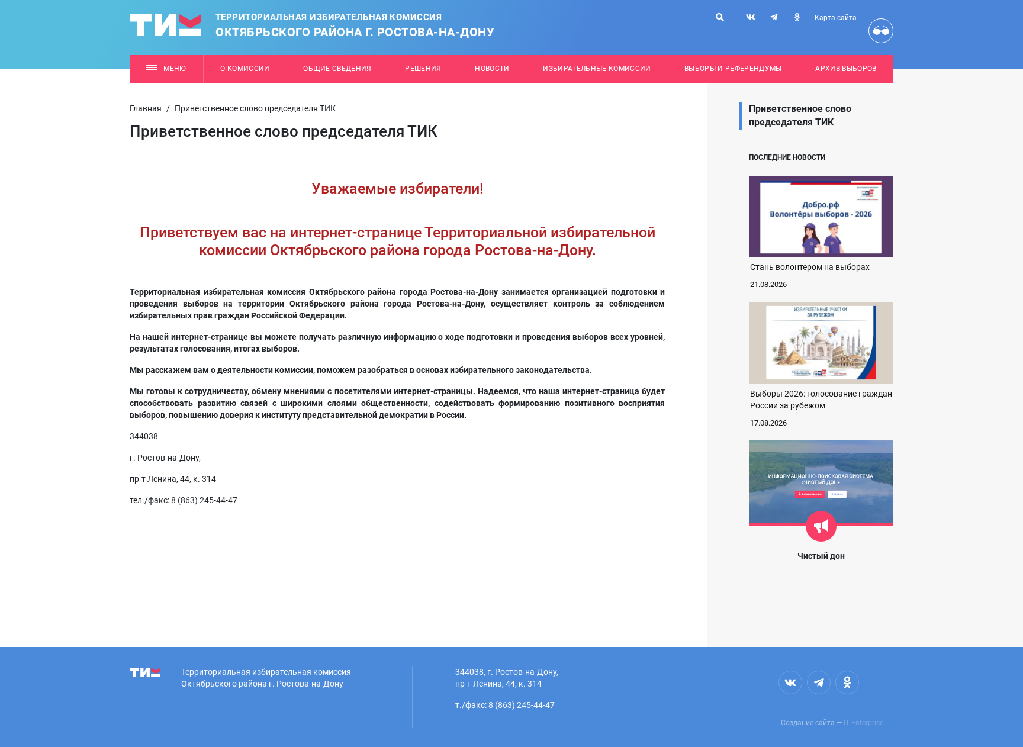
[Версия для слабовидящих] (880, 30)
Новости (492, 69)
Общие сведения (337, 69)
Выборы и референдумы (733, 69)
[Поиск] (720, 17)
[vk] (750, 17)
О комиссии (244, 69)
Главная (146, 108)
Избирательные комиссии (597, 69)
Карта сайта (836, 18)
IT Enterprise (863, 723)
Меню (174, 69)
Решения (423, 69)
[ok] (797, 17)
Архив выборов (845, 69)
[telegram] (773, 17)
